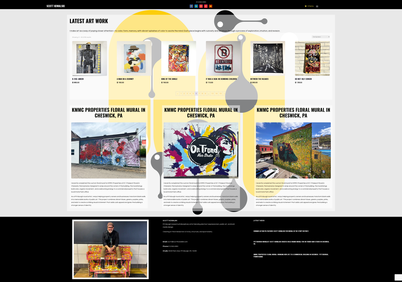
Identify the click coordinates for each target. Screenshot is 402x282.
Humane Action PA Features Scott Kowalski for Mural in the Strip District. (281, 231)
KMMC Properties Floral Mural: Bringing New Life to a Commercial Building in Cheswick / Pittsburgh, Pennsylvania (291, 255)
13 (212, 94)
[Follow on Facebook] (191, 6)
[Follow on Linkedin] (196, 6)
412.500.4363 (201, 2)
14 (216, 94)
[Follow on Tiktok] (205, 6)
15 (220, 94)
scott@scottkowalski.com (177, 242)
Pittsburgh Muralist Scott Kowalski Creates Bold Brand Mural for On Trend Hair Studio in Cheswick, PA (291, 242)
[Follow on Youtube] (210, 6)
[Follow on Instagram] (201, 6)
